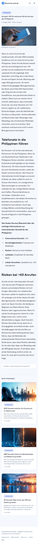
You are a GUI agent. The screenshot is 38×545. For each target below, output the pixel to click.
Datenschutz (15, 537)
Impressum (5, 537)
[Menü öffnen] (34, 3)
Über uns (24, 537)
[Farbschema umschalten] (30, 3)
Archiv (31, 537)
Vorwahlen (6, 12)
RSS (3, 540)
